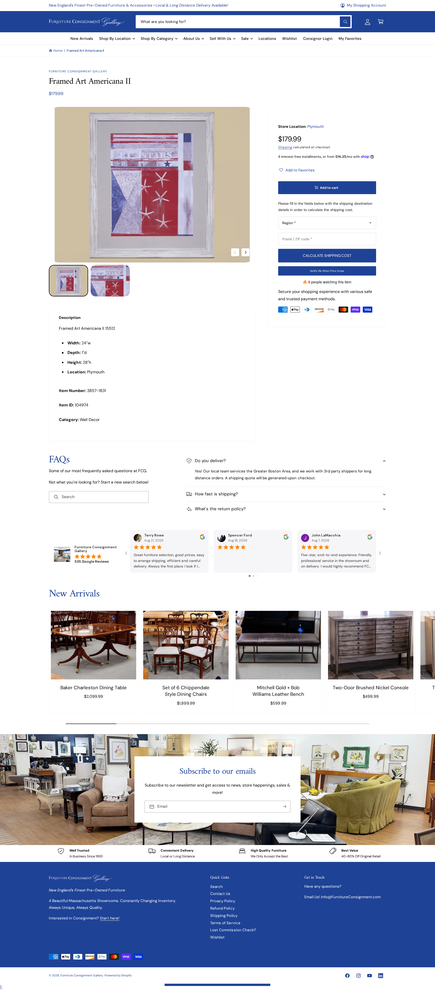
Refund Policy (222, 908)
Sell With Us (220, 38)
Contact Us (220, 893)
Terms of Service (225, 922)
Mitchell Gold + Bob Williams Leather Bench (278, 691)
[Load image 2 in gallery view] (110, 280)
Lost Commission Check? (233, 930)
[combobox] (243, 21)
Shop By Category (157, 38)
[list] (217, 853)
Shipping (285, 147)
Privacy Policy (222, 901)
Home (58, 50)
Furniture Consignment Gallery (78, 71)
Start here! (109, 918)
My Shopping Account (366, 5)
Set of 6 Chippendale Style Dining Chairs (185, 691)
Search (216, 886)
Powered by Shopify (118, 975)
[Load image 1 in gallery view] (68, 280)
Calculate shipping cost (327, 255)
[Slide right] (245, 252)
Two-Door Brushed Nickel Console (371, 687)
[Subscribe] (284, 807)
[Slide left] (235, 252)
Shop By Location (115, 38)
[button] (380, 21)
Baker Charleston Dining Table (93, 687)
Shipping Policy (223, 915)
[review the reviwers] (202, 538)
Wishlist (217, 937)
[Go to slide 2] (253, 576)
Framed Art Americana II (85, 50)
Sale (245, 38)
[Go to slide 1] (249, 576)
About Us (191, 38)
